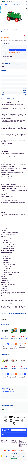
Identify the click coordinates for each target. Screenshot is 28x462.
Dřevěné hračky (11, 4)
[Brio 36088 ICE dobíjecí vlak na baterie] (22, 360)
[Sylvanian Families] (16, 420)
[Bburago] (11, 417)
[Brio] (25, 36)
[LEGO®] (11, 420)
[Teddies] (22, 420)
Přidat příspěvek (4, 319)
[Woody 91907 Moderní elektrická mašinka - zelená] (5, 330)
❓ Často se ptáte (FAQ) (14, 446)
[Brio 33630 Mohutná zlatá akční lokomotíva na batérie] (22, 330)
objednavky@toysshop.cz (17, 435)
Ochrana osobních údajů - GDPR (22, 443)
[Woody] (14, 423)
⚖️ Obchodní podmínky (14, 442)
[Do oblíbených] (3, 346)
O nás (20, 440)
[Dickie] (5, 420)
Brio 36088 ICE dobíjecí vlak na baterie (22, 368)
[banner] (3, 2)
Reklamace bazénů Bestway (23, 444)
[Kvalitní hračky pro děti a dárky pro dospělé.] (1, 4)
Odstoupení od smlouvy (14, 440)
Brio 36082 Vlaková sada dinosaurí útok (5, 368)
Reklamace (20, 445)
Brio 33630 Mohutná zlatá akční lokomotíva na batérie (22, 338)
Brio (25, 73)
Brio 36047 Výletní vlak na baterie (14, 368)
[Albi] (5, 417)
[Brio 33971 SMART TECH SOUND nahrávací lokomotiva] (14, 330)
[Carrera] (22, 417)
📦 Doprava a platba (13, 441)
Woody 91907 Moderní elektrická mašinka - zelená (5, 338)
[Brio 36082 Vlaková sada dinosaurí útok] (5, 360)
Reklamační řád (21, 441)
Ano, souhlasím (14, 458)
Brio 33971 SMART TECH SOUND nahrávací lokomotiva (14, 338)
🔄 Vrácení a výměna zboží (14, 443)
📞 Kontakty (12, 444)
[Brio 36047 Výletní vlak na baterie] (14, 360)
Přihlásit (24, 430)
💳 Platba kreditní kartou (14, 445)
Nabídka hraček (5, 4)
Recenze (20, 446)
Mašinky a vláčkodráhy (17, 4)
